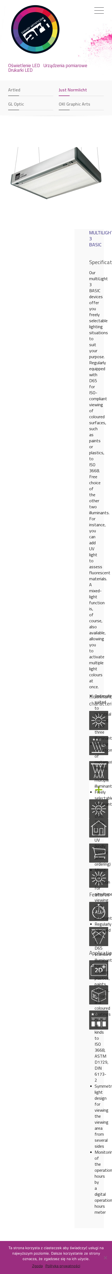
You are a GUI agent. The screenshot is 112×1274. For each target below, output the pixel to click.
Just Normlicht (73, 90)
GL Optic (16, 104)
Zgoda (37, 1266)
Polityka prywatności (62, 1266)
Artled (14, 90)
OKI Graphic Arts (74, 104)
